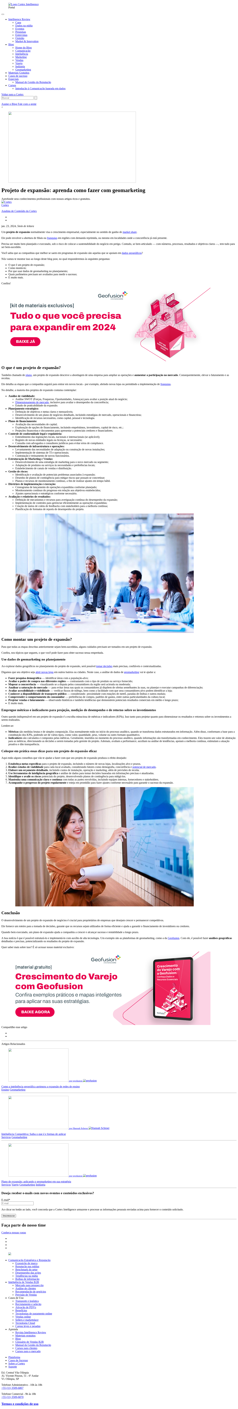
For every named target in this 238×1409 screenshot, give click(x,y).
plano (29, 375)
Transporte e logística (27, 1301)
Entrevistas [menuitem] (21, 35)
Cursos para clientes (26, 1348)
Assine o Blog (9, 104)
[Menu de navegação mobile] (2, 14)
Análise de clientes (25, 1288)
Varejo (15, 1184)
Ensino (5, 1089)
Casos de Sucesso (18, 1360)
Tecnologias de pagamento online (33, 1313)
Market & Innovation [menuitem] (27, 41)
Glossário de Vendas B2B (29, 1341)
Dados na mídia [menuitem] (24, 25)
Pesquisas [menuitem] (20, 31)
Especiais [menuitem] (13, 79)
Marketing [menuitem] (21, 57)
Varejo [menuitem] (18, 63)
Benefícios (21, 1310)
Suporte (12, 1366)
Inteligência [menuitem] (21, 53)
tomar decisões (104, 666)
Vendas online (23, 1316)
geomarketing (131, 672)
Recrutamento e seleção (28, 1304)
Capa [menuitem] (18, 22)
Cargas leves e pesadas (27, 1326)
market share (130, 232)
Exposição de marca (26, 1263)
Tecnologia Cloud (25, 1323)
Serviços (6, 1137)
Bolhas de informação (27, 1278)
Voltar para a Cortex (12, 94)
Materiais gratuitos (25, 1335)
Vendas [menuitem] (19, 60)
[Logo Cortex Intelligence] (23, 4)
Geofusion (173, 938)
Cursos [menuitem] (12, 85)
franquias (52, 237)
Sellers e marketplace (27, 1319)
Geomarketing (17, 1089)
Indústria (40, 1184)
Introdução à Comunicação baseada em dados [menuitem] (40, 88)
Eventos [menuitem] (19, 28)
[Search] (35, 98)
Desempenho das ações (28, 1272)
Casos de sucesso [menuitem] (17, 75)
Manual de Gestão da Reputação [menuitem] (33, 82)
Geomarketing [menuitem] (23, 69)
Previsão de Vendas (26, 1294)
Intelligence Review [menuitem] (19, 19)
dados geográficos (132, 252)
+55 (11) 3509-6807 (12, 1387)
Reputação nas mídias (27, 1266)
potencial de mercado (144, 766)
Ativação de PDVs (25, 1307)
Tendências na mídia (26, 1275)
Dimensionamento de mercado (32, 402)
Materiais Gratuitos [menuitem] (18, 72)
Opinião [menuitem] (19, 38)
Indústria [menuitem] (20, 66)
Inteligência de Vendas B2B (23, 1282)
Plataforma (14, 1357)
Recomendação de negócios (30, 1291)
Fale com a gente (27, 104)
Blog (18, 1338)
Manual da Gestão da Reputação (33, 1345)
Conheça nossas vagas (13, 1232)
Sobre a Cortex (16, 1363)
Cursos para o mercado (28, 1351)
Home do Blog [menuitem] (23, 47)
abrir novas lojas (44, 672)
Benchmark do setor (26, 1269)
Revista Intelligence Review (30, 1332)
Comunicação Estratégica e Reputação (29, 1260)
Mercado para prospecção (29, 1285)
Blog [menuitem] (11, 44)
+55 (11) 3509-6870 (12, 1397)
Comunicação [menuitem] (22, 50)
